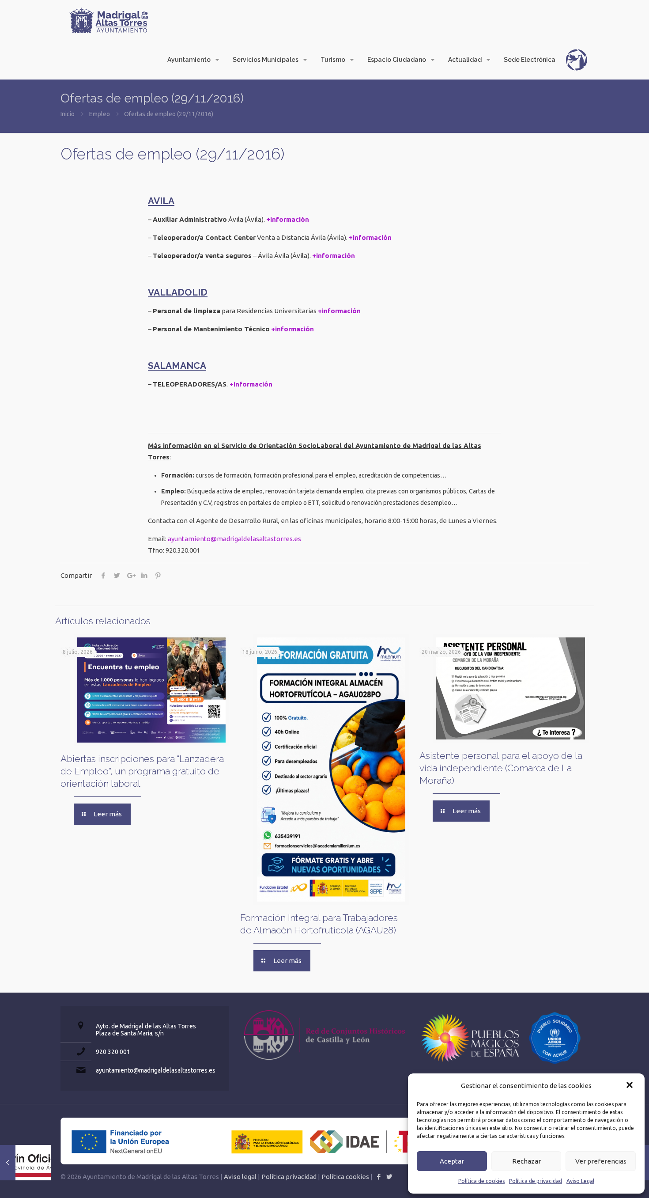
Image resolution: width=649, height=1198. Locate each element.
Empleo (99, 114)
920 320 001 (113, 1051)
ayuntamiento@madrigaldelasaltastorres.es (234, 538)
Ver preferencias (600, 1161)
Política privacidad (289, 1176)
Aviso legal (240, 1176)
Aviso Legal (580, 1181)
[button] (630, 1085)
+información (287, 219)
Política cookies (345, 1176)
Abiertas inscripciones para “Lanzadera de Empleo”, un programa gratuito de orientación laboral (142, 771)
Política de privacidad (535, 1181)
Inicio (67, 114)
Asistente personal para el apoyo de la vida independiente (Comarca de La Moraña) (500, 768)
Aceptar (452, 1161)
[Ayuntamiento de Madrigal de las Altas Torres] (109, 20)
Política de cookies (481, 1181)
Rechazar (526, 1161)
